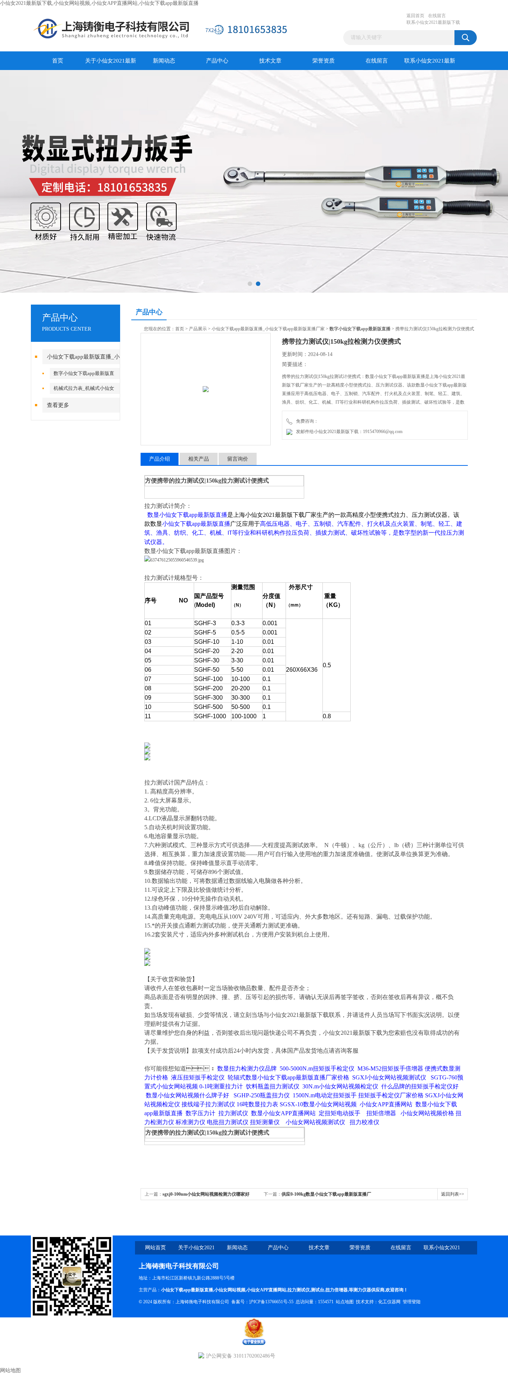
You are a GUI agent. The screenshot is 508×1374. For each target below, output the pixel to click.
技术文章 (270, 61)
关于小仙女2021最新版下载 (110, 64)
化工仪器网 (389, 1301)
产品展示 (198, 328)
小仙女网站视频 (229, 1289)
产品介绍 (159, 459)
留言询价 (237, 459)
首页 (57, 61)
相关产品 (198, 459)
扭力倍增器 (336, 1289)
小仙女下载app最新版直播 (187, 1289)
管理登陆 (412, 1301)
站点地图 (345, 1301)
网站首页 (155, 1247)
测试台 (317, 1289)
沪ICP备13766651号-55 (271, 1301)
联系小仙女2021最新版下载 (433, 22)
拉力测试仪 (298, 1289)
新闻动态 (164, 61)
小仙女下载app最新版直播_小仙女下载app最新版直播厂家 (268, 328)
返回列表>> (452, 1194)
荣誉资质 (323, 61)
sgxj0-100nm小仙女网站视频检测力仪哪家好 (206, 1194)
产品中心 (217, 61)
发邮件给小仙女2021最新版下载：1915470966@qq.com (348, 431)
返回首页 (415, 15)
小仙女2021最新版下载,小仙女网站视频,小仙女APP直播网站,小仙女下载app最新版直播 (99, 3)
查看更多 (58, 405)
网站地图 (10, 1370)
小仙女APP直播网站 (266, 1289)
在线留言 (437, 15)
